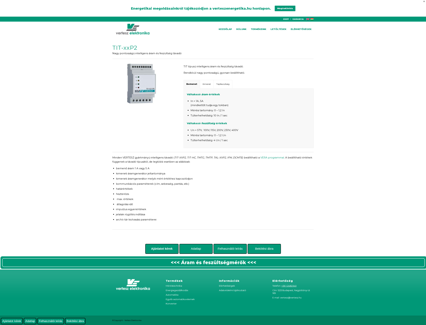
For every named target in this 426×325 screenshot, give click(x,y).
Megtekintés (285, 8)
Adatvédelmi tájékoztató (232, 290)
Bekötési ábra (264, 248)
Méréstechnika (174, 285)
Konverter (171, 303)
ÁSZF (286, 19)
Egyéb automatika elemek (180, 299)
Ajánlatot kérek (11, 321)
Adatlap (196, 248)
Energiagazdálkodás (177, 290)
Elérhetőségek (227, 285)
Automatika (172, 294)
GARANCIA (298, 19)
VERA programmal (272, 157)
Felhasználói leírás (230, 248)
